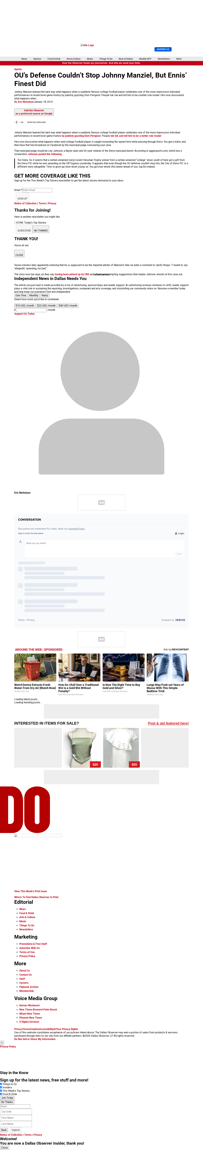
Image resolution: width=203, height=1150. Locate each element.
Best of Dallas (126, 59)
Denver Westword (29, 1005)
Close (4, 1147)
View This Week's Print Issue (30, 891)
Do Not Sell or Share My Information (35, 1039)
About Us (24, 970)
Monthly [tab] (33, 295)
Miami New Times (29, 1013)
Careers (23, 982)
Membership (26, 990)
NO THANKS (41, 230)
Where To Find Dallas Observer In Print (36, 897)
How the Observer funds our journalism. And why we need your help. (101, 63)
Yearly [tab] (44, 295)
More (179, 59)
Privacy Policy (27, 956)
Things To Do (105, 59)
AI (54, 1029)
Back (4, 1130)
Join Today (7, 1097)
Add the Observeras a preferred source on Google (34, 112)
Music (90, 59)
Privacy (52, 203)
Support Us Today (24, 313)
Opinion (37, 59)
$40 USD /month (68, 305)
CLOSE (19, 255)
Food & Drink (54, 59)
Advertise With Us (29, 948)
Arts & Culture (74, 59)
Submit (16, 1130)
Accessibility (46, 1029)
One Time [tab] (21, 295)
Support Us (163, 49)
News (24, 59)
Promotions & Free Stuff (33, 943)
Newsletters (164, 59)
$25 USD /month (46, 305)
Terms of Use (27, 952)
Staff (22, 978)
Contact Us (25, 974)
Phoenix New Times (30, 1017)
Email (18, 190)
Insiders (7, 1087)
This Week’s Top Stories (16, 1090)
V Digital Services (29, 1021)
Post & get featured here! (168, 723)
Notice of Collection (25, 203)
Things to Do (10, 1084)
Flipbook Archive (29, 986)
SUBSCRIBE (24, 230)
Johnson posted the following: (45, 154)
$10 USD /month (25, 305)
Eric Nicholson (26, 101)
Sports (18, 69)
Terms (42, 203)
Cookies (34, 1029)
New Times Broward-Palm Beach (38, 1009)
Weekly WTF (145, 59)
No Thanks (7, 1102)
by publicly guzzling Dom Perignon (81, 135)
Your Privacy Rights (67, 1029)
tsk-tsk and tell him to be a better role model (136, 135)
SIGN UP (22, 198)
